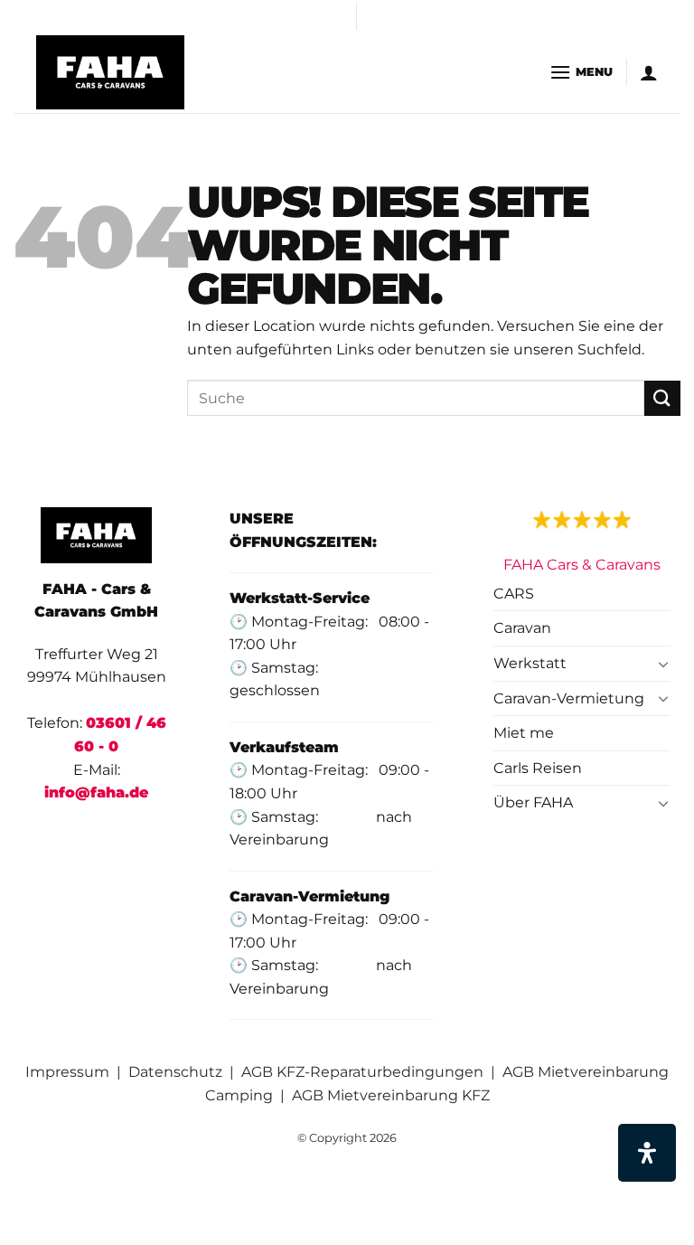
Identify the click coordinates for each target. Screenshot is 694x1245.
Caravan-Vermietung (568, 698)
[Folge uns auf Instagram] (372, 25)
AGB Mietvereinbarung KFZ (391, 1095)
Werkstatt (530, 663)
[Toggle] (664, 663)
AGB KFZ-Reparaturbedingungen (362, 1071)
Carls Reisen (537, 768)
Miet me (523, 732)
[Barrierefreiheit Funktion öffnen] (647, 1153)
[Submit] (662, 398)
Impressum (67, 1071)
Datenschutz (175, 1071)
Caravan (522, 628)
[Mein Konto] (649, 72)
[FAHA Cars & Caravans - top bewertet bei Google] (582, 518)
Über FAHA (533, 802)
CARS (513, 593)
